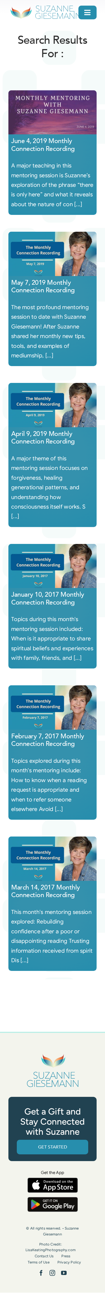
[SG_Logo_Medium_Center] (53, 1054)
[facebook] (41, 1273)
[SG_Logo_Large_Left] (45, 6)
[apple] (52, 1180)
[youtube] (64, 1273)
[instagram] (52, 1273)
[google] (52, 1199)
